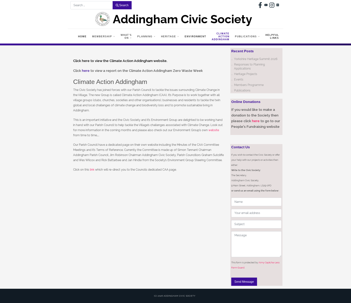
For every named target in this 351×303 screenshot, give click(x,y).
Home (82, 36)
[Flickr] (278, 5)
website (213, 130)
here (256, 121)
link (92, 169)
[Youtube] (266, 5)
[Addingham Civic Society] (175, 19)
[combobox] (91, 5)
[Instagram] (272, 5)
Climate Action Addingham (220, 36)
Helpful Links (272, 36)
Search (124, 5)
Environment (195, 36)
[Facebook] (260, 5)
